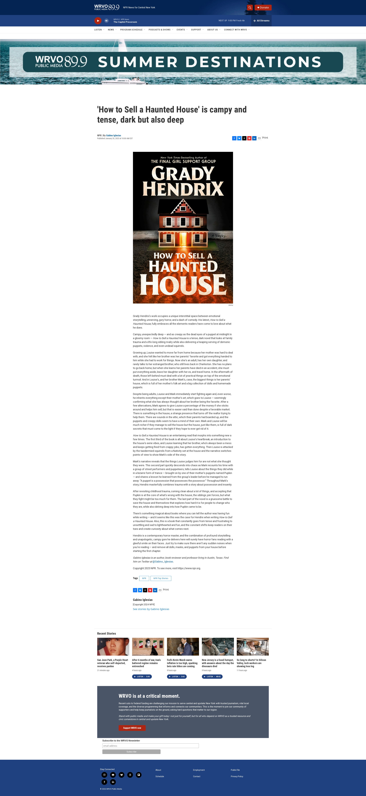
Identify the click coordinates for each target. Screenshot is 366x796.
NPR (144, 578)
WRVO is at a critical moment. (149, 696)
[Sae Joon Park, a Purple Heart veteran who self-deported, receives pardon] (113, 647)
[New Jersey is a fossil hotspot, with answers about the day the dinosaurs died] (218, 647)
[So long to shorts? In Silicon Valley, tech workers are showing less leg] (253, 647)
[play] (98, 20)
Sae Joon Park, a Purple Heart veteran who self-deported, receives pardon (112, 663)
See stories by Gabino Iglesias (151, 609)
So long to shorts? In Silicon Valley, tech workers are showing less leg (251, 663)
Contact (196, 776)
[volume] (106, 21)
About (158, 770)
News (111, 30)
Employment (199, 770)
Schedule (160, 776)
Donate (264, 7)
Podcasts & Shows (160, 30)
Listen (98, 30)
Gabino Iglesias (113, 135)
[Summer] (183, 61)
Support (196, 30)
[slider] (111, 20)
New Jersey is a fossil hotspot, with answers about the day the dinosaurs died (218, 663)
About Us (212, 30)
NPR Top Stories (161, 578)
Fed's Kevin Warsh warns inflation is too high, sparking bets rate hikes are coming (182, 663)
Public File (235, 770)
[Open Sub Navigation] (104, 30)
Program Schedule (131, 30)
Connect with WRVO (235, 30)
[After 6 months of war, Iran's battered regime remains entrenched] (148, 647)
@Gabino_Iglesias (163, 561)
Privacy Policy (237, 776)
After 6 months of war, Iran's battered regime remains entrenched (146, 663)
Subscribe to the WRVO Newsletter (121, 740)
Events (181, 30)
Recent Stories (106, 633)
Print (265, 137)
